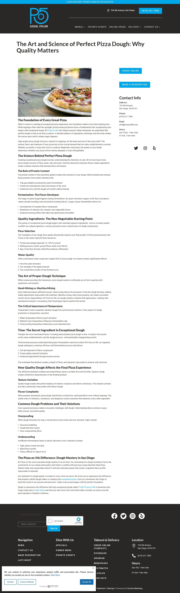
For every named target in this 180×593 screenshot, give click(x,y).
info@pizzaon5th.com (128, 124)
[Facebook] (127, 148)
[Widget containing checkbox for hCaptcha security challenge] (64, 520)
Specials (61, 545)
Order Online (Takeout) (102, 547)
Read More (55, 575)
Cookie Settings (27, 582)
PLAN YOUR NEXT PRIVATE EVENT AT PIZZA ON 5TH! (90, 2)
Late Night (25, 560)
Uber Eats (100, 578)
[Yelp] (154, 148)
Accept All (86, 582)
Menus (79, 27)
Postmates (101, 568)
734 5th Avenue (144, 545)
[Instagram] (145, 148)
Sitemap (110, 588)
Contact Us (151, 27)
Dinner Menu (64, 550)
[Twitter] (136, 148)
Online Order (117, 27)
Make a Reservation (134, 84)
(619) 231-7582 (150, 11)
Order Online (130, 71)
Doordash (100, 553)
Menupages (101, 563)
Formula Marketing (134, 588)
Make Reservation (29, 555)
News (21, 545)
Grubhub (99, 558)
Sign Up (53, 528)
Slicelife (99, 573)
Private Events (97, 27)
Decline (10, 582)
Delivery (133, 27)
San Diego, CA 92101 (147, 548)
